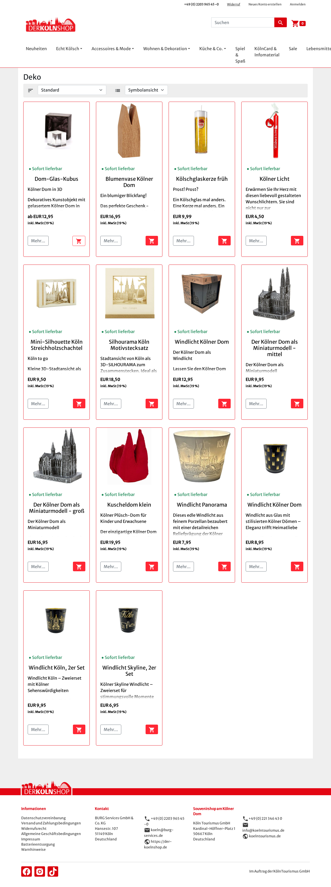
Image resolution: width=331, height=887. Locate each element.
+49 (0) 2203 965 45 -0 (201, 4)
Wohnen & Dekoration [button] (165, 48)
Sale (293, 48)
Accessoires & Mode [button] (111, 48)
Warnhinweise (33, 849)
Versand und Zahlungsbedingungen (51, 823)
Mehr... (38, 240)
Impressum (30, 839)
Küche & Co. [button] (211, 48)
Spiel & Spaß (240, 55)
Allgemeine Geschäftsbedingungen (51, 834)
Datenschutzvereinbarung (43, 818)
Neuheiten (36, 48)
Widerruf (233, 4)
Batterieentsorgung (38, 844)
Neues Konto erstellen (265, 4)
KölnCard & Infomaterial (267, 51)
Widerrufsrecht (34, 828)
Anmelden (298, 4)
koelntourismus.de (265, 836)
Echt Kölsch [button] (67, 48)
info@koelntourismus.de (263, 830)
